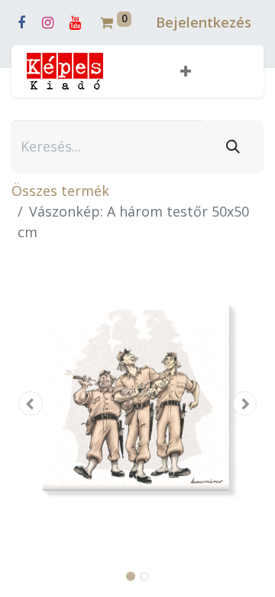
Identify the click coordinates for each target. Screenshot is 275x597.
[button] (185, 71)
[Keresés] (233, 146)
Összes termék (60, 190)
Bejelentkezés (203, 22)
